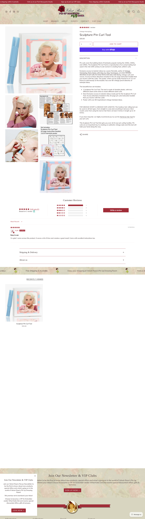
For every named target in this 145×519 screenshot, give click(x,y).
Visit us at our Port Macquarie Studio (40, 2)
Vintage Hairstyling (86, 31)
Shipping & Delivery (28, 252)
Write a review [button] (116, 210)
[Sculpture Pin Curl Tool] (24, 303)
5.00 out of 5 (34, 209)
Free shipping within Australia (99, 2)
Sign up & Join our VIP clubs (70, 2)
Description (85, 58)
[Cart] (138, 11)
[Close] (35, 476)
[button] (46, 21)
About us (23, 260)
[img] (15, 227)
